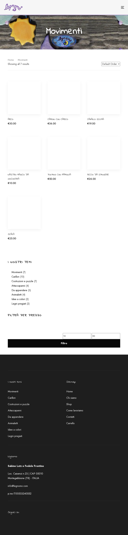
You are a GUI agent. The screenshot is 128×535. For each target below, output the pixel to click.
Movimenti (17, 272)
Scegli (51, 125)
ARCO (10, 119)
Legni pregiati (19, 303)
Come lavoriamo (74, 410)
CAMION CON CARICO (58, 119)
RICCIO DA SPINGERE (98, 175)
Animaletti (17, 294)
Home (11, 60)
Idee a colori (18, 299)
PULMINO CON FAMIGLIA (59, 175)
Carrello (70, 423)
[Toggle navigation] (104, 7)
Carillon (15, 276)
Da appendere (19, 290)
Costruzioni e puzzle (22, 281)
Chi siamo (71, 398)
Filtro (64, 343)
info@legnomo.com (18, 486)
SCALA (11, 234)
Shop (69, 404)
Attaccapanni (18, 286)
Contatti (70, 417)
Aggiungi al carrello (18, 125)
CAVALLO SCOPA (95, 119)
